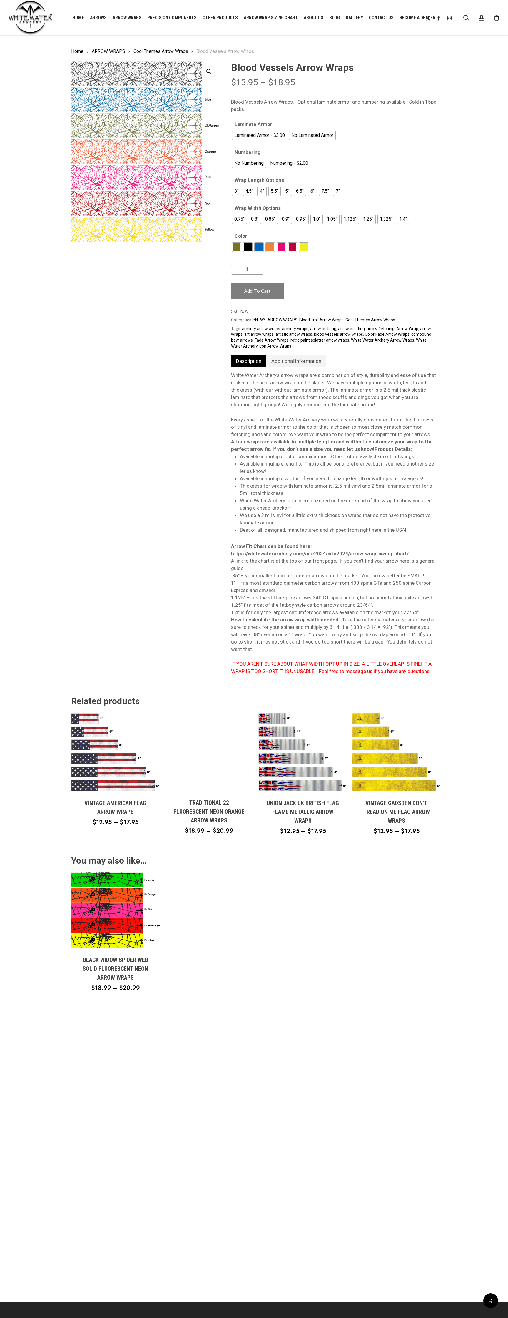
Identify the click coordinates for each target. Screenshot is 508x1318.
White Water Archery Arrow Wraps (382, 340)
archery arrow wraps (261, 328)
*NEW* (259, 320)
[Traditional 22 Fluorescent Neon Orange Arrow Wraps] (209, 752)
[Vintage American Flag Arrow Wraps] (115, 752)
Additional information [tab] (296, 361)
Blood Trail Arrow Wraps (321, 320)
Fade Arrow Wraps (272, 340)
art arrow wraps (259, 334)
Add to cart (257, 291)
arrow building (323, 328)
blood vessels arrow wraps (338, 334)
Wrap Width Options (258, 208)
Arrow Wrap (407, 328)
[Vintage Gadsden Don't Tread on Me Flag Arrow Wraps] (396, 752)
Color (241, 236)
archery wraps (295, 328)
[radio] (259, 135)
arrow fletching (381, 328)
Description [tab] (248, 361)
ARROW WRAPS (108, 51)
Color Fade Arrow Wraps (387, 334)
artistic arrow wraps (293, 334)
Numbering (247, 152)
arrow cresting (351, 328)
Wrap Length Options (259, 180)
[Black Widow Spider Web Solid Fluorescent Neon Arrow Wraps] (115, 910)
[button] (209, 71)
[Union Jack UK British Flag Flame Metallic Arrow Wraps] (302, 752)
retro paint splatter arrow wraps (319, 340)
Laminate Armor (253, 124)
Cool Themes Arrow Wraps (160, 51)
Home (77, 51)
